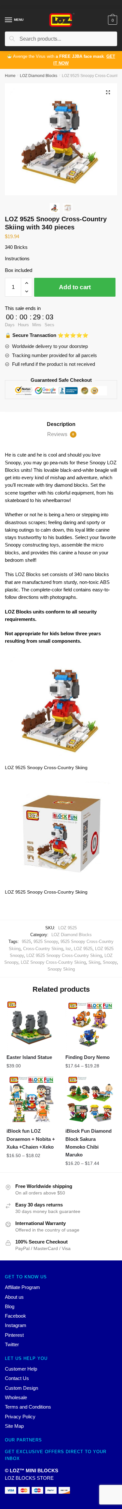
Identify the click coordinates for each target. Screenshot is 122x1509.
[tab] (61, 424)
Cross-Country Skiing (43, 948)
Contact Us (17, 1378)
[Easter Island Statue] (31, 1025)
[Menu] (9, 20)
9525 (26, 941)
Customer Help (21, 1369)
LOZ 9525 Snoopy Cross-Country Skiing (64, 955)
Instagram (15, 1325)
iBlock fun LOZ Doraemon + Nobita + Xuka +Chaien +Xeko (31, 1139)
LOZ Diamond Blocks (38, 75)
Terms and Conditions (28, 1407)
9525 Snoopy (46, 941)
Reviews (60, 434)
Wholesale (16, 1397)
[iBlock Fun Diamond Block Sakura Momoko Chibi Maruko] (90, 1099)
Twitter (12, 1344)
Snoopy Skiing (61, 969)
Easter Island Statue (29, 1057)
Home (10, 75)
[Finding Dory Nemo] (90, 1025)
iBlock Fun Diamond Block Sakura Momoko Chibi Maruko (88, 1142)
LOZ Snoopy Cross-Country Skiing (53, 962)
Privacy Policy (20, 1416)
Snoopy (110, 962)
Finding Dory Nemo (87, 1057)
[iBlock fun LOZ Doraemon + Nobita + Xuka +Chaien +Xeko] (31, 1099)
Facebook (15, 1316)
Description (61, 424)
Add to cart (75, 287)
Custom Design (21, 1388)
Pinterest (14, 1335)
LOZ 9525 (83, 948)
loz (68, 948)
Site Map (14, 1426)
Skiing (94, 962)
